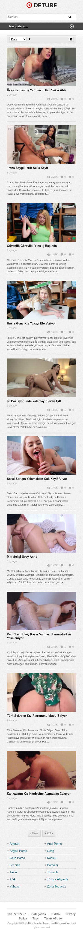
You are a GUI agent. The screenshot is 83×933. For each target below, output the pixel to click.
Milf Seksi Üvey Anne (22, 556)
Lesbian (15, 865)
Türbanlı (52, 872)
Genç (50, 851)
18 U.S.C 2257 (16, 914)
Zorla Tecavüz (56, 886)
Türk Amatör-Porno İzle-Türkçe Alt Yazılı (50, 923)
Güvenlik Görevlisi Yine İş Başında (32, 245)
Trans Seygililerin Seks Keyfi (27, 168)
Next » (48, 833)
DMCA (55, 914)
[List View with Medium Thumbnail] (71, 39)
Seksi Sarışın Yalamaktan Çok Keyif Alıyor (37, 479)
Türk (13, 879)
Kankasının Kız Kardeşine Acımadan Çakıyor (39, 793)
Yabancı (15, 886)
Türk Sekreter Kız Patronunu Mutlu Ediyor (37, 715)
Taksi (13, 872)
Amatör (14, 843)
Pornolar (52, 865)
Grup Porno (17, 858)
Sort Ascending (29, 39)
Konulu (51, 858)
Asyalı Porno (18, 851)
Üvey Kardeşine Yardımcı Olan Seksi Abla (36, 90)
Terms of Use (53, 918)
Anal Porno (54, 843)
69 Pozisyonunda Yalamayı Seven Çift (34, 401)
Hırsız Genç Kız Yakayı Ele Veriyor (31, 323)
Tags (36, 918)
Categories (38, 914)
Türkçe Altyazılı (57, 879)
